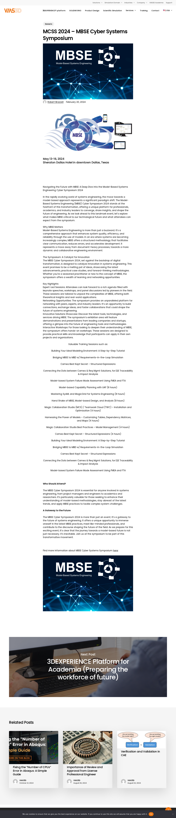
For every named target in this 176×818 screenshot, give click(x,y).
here (115, 550)
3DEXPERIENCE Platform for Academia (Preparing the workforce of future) (88, 667)
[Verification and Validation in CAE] (141, 759)
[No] (172, 814)
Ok (151, 814)
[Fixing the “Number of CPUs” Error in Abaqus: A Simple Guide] (33, 759)
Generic (48, 24)
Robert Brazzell (56, 102)
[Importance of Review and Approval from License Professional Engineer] (87, 759)
